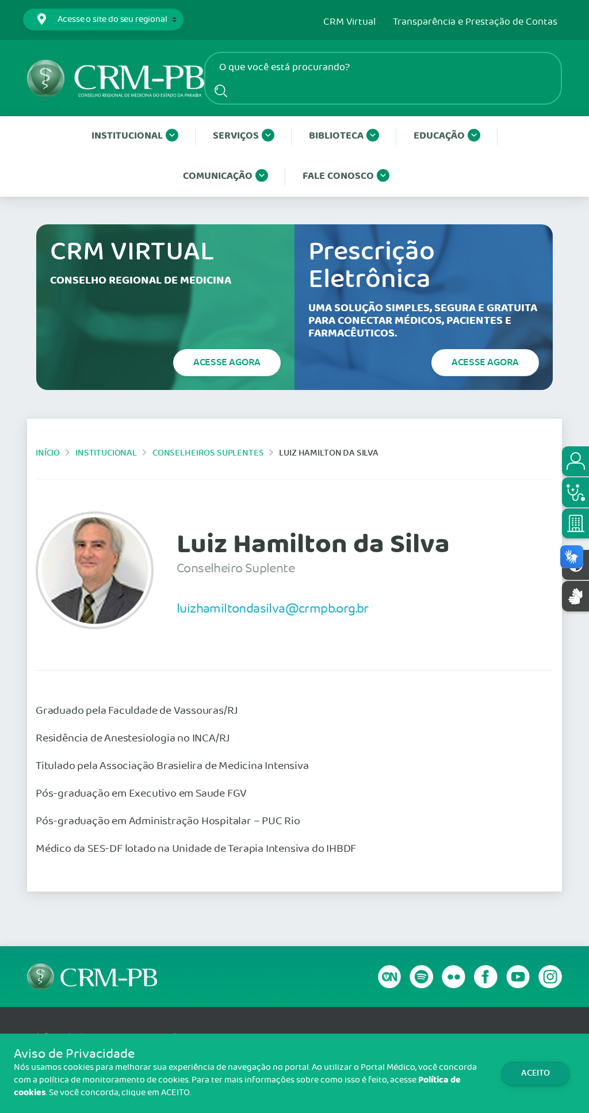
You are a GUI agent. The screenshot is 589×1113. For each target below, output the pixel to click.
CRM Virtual (349, 22)
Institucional (127, 136)
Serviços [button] (236, 136)
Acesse (227, 362)
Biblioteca (336, 136)
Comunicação (218, 176)
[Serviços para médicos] (575, 492)
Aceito (535, 1073)
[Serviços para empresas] (575, 523)
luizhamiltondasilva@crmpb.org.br (273, 608)
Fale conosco (338, 176)
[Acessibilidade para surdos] (575, 596)
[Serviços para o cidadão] (575, 461)
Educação (439, 136)
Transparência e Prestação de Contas (475, 22)
